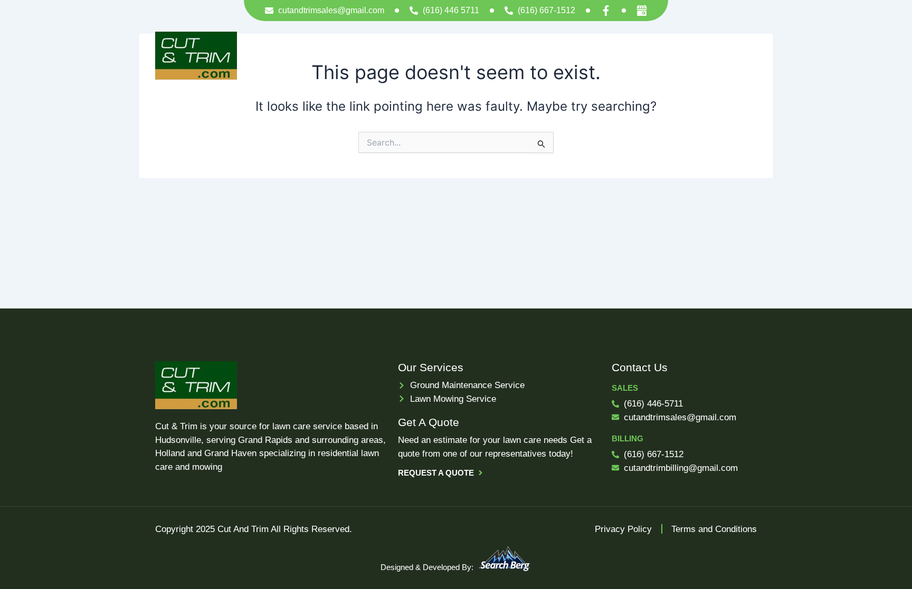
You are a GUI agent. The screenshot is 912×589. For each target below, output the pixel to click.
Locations (625, 56)
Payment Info (561, 56)
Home (382, 56)
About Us (498, 56)
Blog (748, 56)
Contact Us (699, 56)
